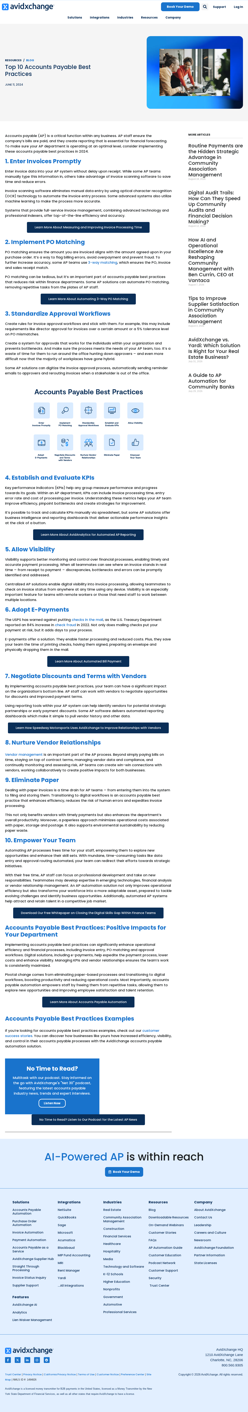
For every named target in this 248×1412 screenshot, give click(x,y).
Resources (149, 17)
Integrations (99, 17)
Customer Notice (108, 1374)
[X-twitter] (18, 1360)
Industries (125, 17)
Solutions (74, 17)
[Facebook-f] (8, 1360)
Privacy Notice (32, 1374)
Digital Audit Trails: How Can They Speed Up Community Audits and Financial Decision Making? (214, 207)
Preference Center (132, 1374)
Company (173, 17)
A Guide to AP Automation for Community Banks (211, 381)
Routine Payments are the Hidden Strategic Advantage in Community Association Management (215, 160)
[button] (205, 6)
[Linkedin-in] (27, 1360)
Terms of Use (86, 1374)
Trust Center (13, 1374)
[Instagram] (37, 1360)
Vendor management (24, 754)
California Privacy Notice (60, 1374)
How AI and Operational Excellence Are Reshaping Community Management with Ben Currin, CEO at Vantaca (211, 260)
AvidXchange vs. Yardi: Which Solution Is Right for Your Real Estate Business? (214, 348)
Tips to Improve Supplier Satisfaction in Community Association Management (213, 310)
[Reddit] (47, 1360)
